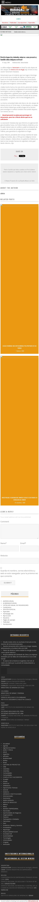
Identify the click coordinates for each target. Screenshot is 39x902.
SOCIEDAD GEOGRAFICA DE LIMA (12, 713)
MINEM (3, 720)
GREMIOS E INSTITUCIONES (12, 794)
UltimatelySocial (33, 901)
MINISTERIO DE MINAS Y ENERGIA (12, 693)
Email (23, 543)
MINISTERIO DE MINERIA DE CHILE (12, 688)
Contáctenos (7, 607)
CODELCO (4, 685)
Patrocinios (6, 821)
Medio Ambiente (8, 800)
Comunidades (24, 62)
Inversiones (6, 798)
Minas (5, 806)
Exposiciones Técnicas (10, 788)
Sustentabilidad (8, 836)
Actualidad (6, 744)
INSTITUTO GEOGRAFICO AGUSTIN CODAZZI (16, 699)
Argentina (6, 754)
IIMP (2, 707)
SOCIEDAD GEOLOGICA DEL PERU (12, 711)
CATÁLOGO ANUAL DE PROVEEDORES (15, 605)
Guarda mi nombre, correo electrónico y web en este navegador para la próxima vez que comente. (19, 573)
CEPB (7, 879)
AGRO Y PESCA (8, 750)
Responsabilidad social (10, 832)
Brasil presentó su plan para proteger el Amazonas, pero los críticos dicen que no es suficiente (16, 117)
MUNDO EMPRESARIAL (10, 809)
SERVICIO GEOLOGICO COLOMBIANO (13, 697)
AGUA (5, 752)
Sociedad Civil (7, 834)
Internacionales (8, 796)
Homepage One (8, 614)
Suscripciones (22, 23)
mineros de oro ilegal (17, 70)
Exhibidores (6, 786)
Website (4, 555)
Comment (4, 521)
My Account (7, 616)
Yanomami (15, 67)
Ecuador (5, 779)
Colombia (6, 769)
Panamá (5, 817)
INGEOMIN (4, 725)
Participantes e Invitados (11, 819)
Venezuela (6, 844)
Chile (4, 767)
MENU (8, 2)
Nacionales (6, 811)
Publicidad (13, 23)
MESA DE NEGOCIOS (10, 802)
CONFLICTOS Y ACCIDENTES (12, 777)
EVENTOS (6, 783)
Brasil (5, 762)
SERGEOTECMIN (9, 884)
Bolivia (5, 760)
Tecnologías (7, 838)
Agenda (5, 746)
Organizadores (7, 815)
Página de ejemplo (9, 620)
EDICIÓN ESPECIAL (9, 609)
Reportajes (6, 830)
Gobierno (6, 792)
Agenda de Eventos (9, 748)
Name (3, 543)
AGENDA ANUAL (8, 601)
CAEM (3, 870)
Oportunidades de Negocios (12, 813)
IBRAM (31, 895)
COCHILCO (4, 683)
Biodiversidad (16, 62)
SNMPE (3, 715)
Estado (5, 781)
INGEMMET (5, 705)
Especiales (31, 23)
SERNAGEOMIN (6, 679)
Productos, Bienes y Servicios (12, 825)
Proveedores (7, 827)
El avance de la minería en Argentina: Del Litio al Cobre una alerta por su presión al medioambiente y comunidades (18, 663)
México (5, 804)
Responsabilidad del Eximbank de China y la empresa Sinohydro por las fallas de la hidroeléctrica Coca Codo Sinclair (19, 657)
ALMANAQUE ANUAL (10, 603)
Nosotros (5, 23)
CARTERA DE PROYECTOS (11, 765)
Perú (4, 823)
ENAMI (3, 681)
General (5, 790)
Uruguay (5, 842)
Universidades (7, 840)
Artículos (6, 756)
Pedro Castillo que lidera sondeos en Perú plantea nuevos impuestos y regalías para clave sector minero (19, 170)
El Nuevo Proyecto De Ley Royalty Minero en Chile (19, 181)
